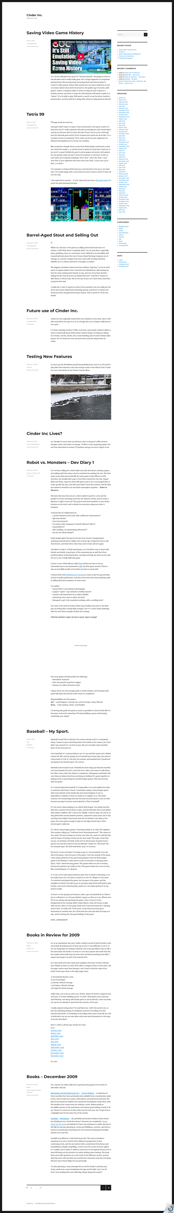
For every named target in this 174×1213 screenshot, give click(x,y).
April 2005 (122, 193)
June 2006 (122, 167)
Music (121, 241)
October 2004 (123, 203)
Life (28, 444)
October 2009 (56, 1050)
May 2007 (122, 155)
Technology (122, 243)
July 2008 (122, 136)
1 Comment (30, 324)
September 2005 (124, 184)
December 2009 (57, 1056)
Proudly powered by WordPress (45, 1203)
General (29, 367)
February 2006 (123, 174)
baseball (29, 745)
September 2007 (124, 146)
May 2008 (122, 138)
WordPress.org (123, 266)
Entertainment (123, 233)
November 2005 (124, 180)
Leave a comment (32, 46)
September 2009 (57, 1047)
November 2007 (124, 142)
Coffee (121, 231)
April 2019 (122, 98)
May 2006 (122, 170)
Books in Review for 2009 (53, 935)
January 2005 (123, 197)
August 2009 (56, 1045)
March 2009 (55, 1033)
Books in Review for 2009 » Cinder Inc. (131, 81)
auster (29, 1090)
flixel (81, 564)
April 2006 (122, 172)
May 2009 (122, 125)
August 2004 (123, 208)
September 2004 (124, 205)
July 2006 (122, 165)
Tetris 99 (35, 114)
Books (29, 945)
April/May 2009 (57, 1036)
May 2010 (122, 106)
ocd (32, 948)
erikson (38, 1090)
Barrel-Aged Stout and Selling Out (62, 235)
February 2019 (123, 102)
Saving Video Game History (55, 32)
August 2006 (123, 163)
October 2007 (123, 144)
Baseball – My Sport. (48, 731)
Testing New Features (49, 356)
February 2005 (123, 195)
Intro (53, 1028)
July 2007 (122, 151)
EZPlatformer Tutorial (75, 575)
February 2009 (123, 129)
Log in (121, 260)
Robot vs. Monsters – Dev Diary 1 (60, 462)
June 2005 (122, 189)
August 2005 (123, 186)
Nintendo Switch (102, 180)
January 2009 (56, 1030)
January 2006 (123, 176)
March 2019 (122, 100)
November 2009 (57, 1053)
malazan (29, 1092)
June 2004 (122, 212)
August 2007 (123, 148)
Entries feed (122, 262)
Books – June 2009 (133, 75)
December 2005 (124, 178)
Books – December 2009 (52, 1076)
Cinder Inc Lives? (44, 433)
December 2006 (124, 161)
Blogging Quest (124, 226)
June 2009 (55, 1039)
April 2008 (122, 140)
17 (41, 1188)
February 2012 (123, 104)
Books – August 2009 (126, 83)
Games (29, 473)
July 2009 (54, 1042)
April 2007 (122, 157)
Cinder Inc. (34, 15)
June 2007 (122, 153)
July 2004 (122, 210)
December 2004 (124, 199)
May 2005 (122, 191)
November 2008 (124, 134)
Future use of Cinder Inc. (52, 310)
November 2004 (124, 201)
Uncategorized (31, 43)
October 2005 (123, 182)
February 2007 (123, 159)
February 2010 (123, 108)
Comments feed (124, 264)
